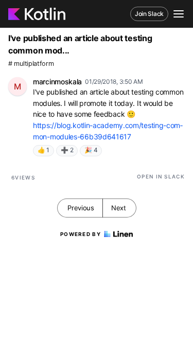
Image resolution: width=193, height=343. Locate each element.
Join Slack (149, 13)
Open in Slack (161, 176)
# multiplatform (31, 63)
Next (118, 208)
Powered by (80, 234)
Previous (80, 208)
